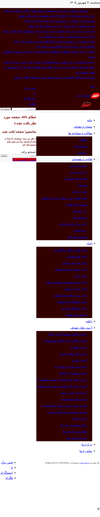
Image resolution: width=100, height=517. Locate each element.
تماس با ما (86, 451)
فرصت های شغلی (76, 314)
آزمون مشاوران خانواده (73, 373)
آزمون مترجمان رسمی (73, 392)
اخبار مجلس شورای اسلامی (70, 269)
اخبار (89, 243)
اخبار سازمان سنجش (74, 262)
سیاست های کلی (77, 237)
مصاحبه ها (80, 146)
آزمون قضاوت (78, 347)
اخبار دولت (80, 275)
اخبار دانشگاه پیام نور (74, 308)
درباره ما (87, 444)
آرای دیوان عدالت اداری (73, 224)
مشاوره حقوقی (82, 126)
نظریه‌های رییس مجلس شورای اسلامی (63, 198)
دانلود (89, 321)
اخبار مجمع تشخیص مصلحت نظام (66, 282)
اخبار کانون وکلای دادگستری (70, 249)
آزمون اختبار (79, 418)
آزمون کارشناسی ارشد (73, 353)
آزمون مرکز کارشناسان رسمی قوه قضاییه (61, 386)
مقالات (83, 139)
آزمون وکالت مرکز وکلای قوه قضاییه (65, 340)
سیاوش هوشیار (84, 463)
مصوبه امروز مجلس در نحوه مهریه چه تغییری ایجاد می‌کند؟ (59, 20)
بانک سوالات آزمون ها (74, 425)
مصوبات (82, 185)
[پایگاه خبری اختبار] (95, 97)
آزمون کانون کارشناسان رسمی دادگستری (62, 379)
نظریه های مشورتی (75, 178)
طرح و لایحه (79, 191)
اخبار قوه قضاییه (77, 256)
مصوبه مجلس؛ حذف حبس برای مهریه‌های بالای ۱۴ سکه (61, 25)
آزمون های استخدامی (74, 399)
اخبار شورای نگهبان (75, 288)
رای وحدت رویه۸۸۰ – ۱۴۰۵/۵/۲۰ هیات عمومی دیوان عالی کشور (56, 15)
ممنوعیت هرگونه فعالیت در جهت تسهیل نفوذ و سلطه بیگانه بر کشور (54, 77)
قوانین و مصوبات (82, 159)
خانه (89, 120)
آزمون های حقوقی (81, 327)
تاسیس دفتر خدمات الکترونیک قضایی (64, 405)
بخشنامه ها (80, 217)
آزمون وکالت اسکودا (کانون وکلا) (67, 334)
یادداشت (82, 152)
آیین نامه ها (80, 211)
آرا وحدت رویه (78, 172)
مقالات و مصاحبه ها (80, 133)
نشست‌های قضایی (76, 204)
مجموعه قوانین (78, 165)
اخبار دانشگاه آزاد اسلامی (71, 301)
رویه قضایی (80, 230)
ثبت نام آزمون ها (77, 438)
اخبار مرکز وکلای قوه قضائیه (70, 295)
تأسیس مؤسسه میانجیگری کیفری (67, 412)
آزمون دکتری (79, 360)
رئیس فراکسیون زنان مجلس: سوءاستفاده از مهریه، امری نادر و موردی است (49, 62)
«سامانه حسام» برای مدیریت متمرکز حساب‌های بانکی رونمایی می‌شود (46, 10)
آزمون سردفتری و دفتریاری (70, 366)
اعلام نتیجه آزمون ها (75, 431)
